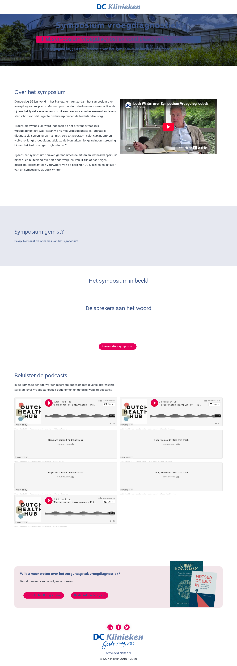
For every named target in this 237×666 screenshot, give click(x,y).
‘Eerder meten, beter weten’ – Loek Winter (47, 461)
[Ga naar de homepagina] (118, 7)
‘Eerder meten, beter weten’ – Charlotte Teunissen (156, 429)
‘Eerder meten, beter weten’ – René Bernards (154, 461)
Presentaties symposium (117, 346)
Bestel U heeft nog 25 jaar (44, 595)
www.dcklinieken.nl (118, 653)
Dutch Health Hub (21, 429)
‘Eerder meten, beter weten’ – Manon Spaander (49, 494)
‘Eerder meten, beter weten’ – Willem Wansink (48, 429)
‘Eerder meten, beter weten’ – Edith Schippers (48, 526)
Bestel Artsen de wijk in (89, 595)
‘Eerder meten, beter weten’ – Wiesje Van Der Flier (156, 494)
